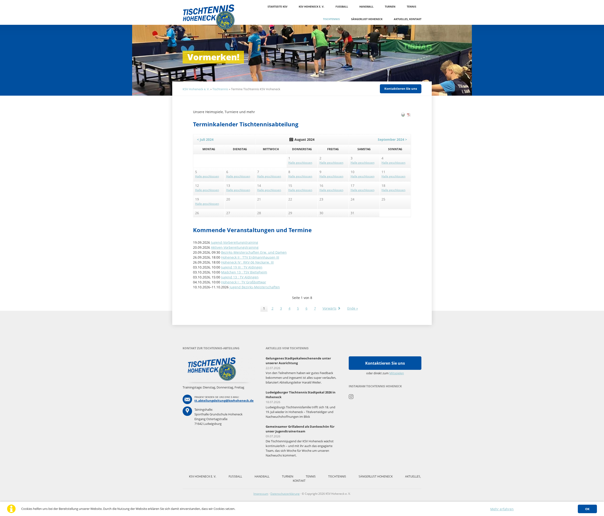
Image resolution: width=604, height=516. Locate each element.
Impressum (260, 494)
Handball (366, 6)
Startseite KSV (277, 6)
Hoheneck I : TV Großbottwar (243, 282)
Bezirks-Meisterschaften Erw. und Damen (254, 252)
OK (587, 509)
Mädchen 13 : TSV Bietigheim (244, 272)
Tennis (411, 6)
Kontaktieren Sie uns (400, 88)
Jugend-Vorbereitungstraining (234, 242)
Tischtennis (331, 19)
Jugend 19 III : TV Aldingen (241, 267)
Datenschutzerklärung (285, 494)
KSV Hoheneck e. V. (311, 6)
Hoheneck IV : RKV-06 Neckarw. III (247, 262)
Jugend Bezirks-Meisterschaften (255, 287)
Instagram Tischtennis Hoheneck (351, 396)
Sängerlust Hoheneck (366, 19)
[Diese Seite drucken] (403, 115)
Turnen (390, 6)
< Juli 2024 (205, 139)
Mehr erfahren (502, 509)
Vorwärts (329, 308)
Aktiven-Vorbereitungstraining (235, 247)
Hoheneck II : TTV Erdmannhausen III (250, 257)
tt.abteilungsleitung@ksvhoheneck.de (224, 400)
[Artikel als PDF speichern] (409, 115)
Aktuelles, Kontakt (407, 19)
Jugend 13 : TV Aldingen (240, 277)
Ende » (352, 308)
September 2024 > (392, 139)
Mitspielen (396, 373)
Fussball (342, 6)
